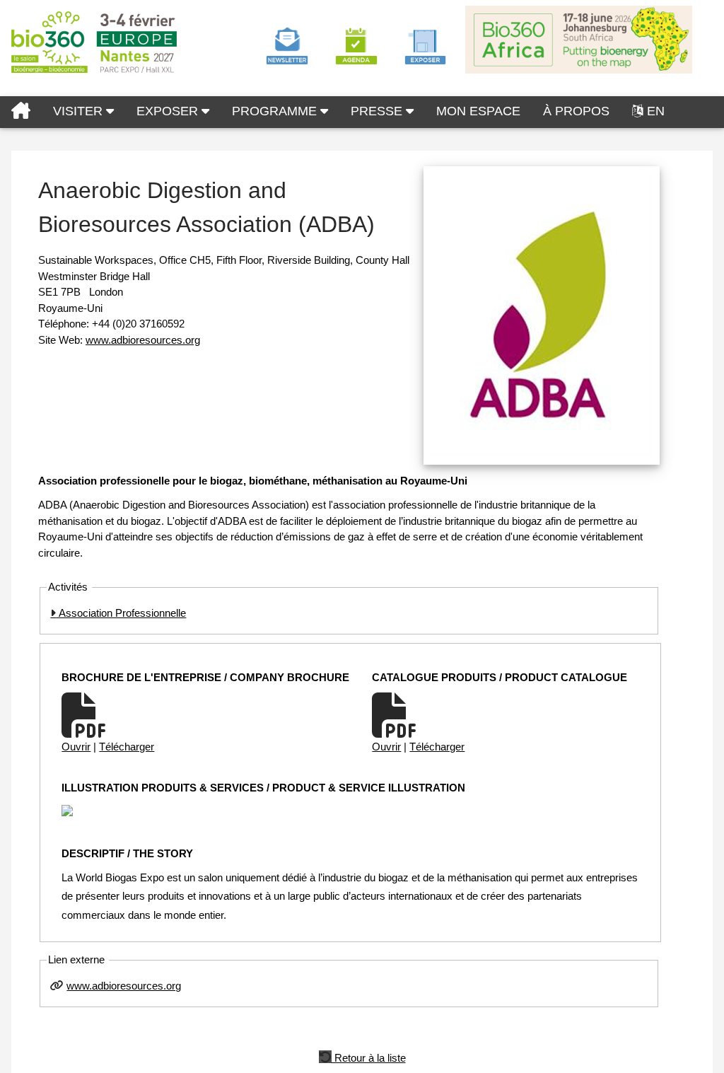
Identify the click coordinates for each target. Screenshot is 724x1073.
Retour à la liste (369, 1057)
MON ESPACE (478, 111)
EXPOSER (169, 111)
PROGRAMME (276, 111)
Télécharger (126, 747)
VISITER (79, 111)
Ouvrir (76, 747)
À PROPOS (576, 111)
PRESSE (378, 111)
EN (656, 111)
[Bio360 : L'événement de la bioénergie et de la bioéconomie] (21, 112)
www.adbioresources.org (143, 340)
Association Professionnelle (121, 613)
